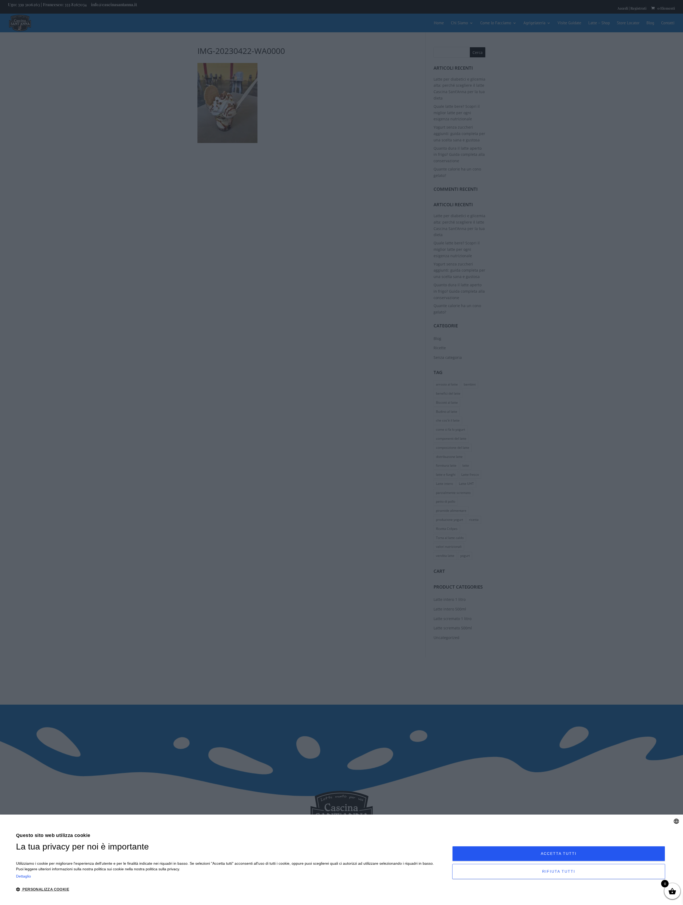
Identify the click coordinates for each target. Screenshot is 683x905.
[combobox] (676, 821)
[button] (227, 890)
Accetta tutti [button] (559, 853)
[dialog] (341, 860)
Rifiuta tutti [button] (558, 871)
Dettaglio (23, 876)
